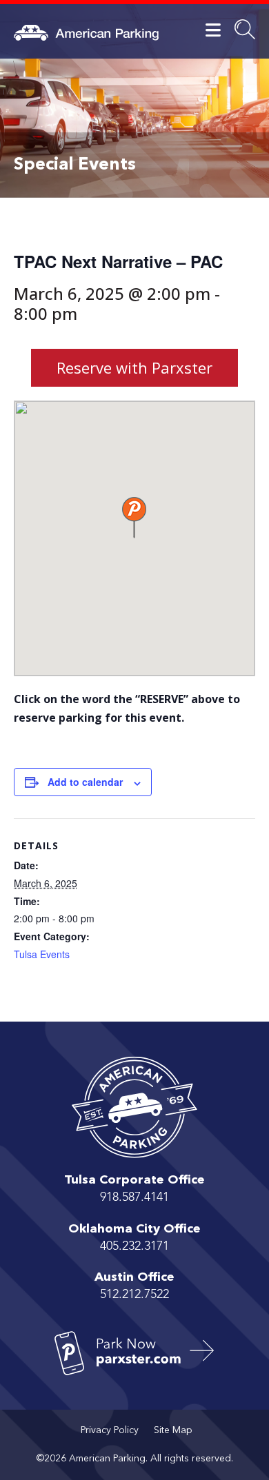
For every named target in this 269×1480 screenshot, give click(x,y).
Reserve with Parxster (134, 367)
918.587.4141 (134, 1197)
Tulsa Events (42, 954)
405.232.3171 (134, 1246)
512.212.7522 (134, 1294)
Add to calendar (85, 782)
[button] (134, 517)
